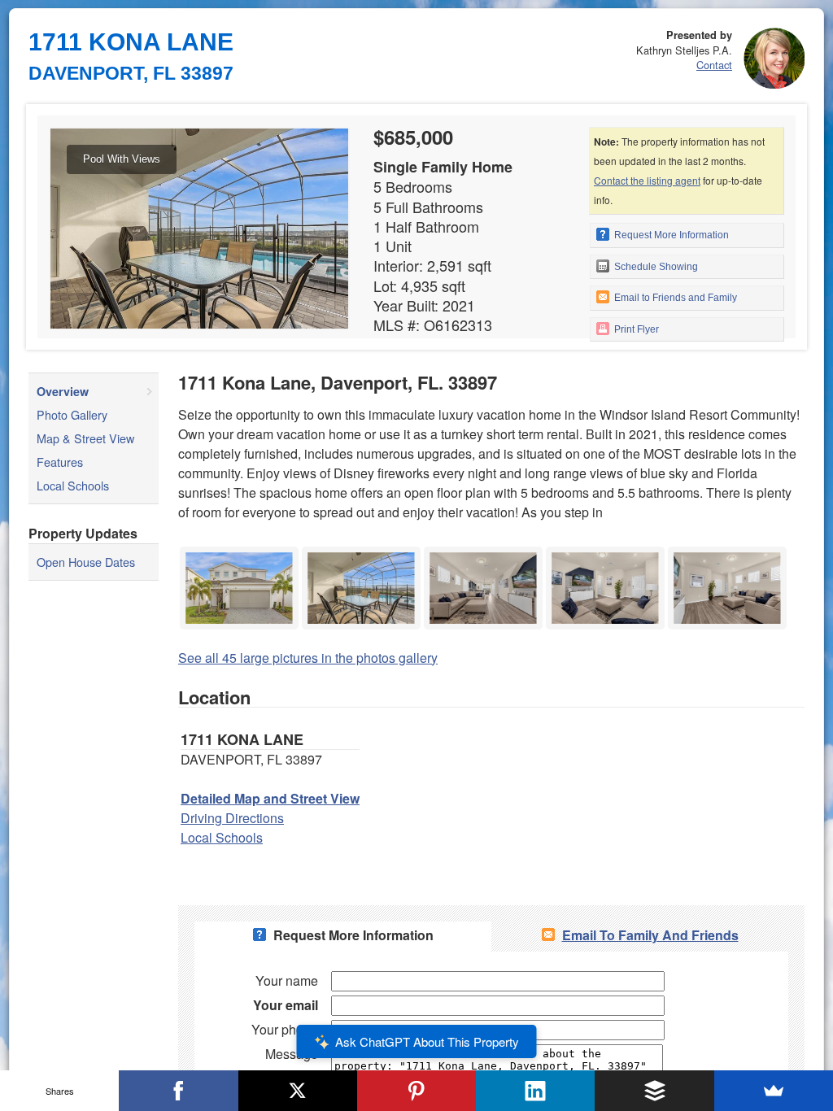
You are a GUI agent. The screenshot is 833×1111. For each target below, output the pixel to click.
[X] (297, 1090)
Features (60, 461)
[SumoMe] (773, 1090)
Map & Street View (85, 438)
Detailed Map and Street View (270, 798)
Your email (285, 1005)
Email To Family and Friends (650, 935)
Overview (63, 391)
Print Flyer (635, 329)
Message (291, 1053)
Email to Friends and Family (674, 297)
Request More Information (670, 235)
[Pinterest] (416, 1090)
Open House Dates (86, 561)
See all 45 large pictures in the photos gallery (308, 657)
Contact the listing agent (647, 180)
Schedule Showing (655, 266)
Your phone (284, 1029)
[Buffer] (654, 1090)
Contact (714, 64)
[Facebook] (178, 1090)
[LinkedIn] (535, 1090)
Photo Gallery (72, 414)
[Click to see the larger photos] (239, 551)
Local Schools (73, 485)
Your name (286, 980)
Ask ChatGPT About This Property (427, 1041)
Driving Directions (232, 817)
